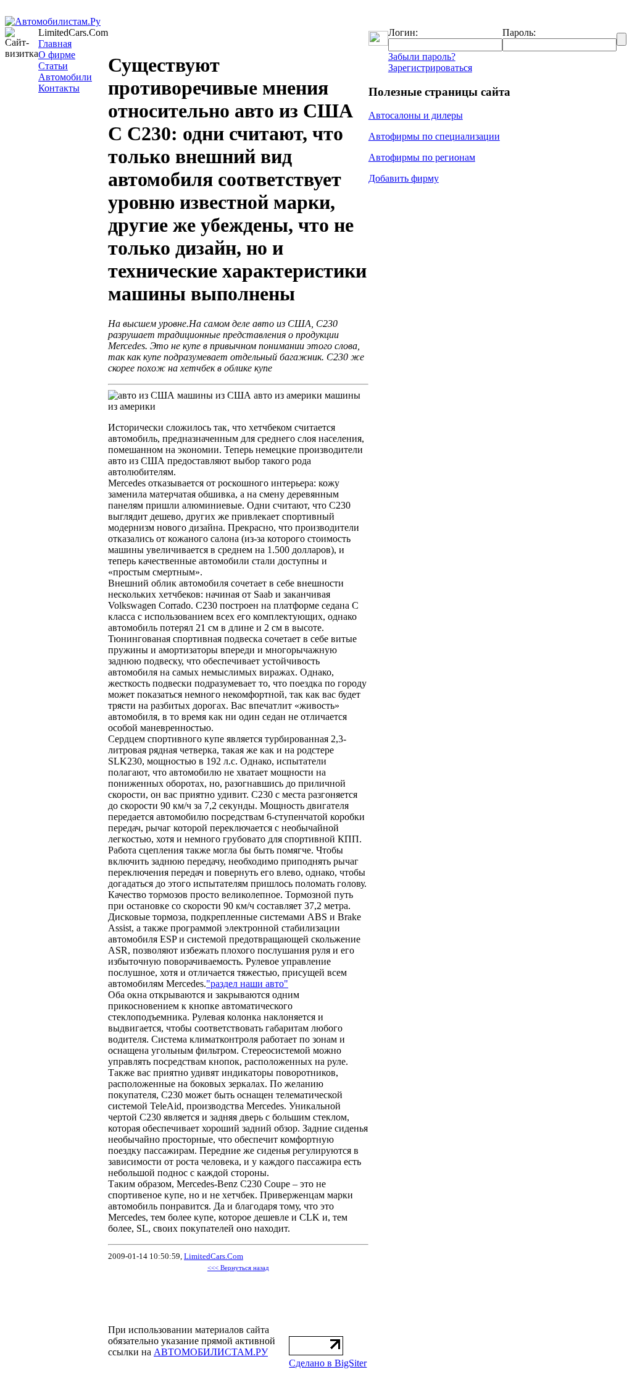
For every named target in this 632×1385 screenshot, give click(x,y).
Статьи (53, 66)
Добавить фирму (403, 178)
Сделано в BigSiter (328, 1363)
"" (247, 983)
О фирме (56, 54)
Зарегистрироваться (430, 67)
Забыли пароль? (421, 56)
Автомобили (65, 77)
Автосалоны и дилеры (415, 115)
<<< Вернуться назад (238, 1267)
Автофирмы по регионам (421, 157)
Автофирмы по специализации (434, 136)
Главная (55, 43)
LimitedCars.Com (213, 1256)
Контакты (59, 88)
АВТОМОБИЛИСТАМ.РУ (211, 1352)
